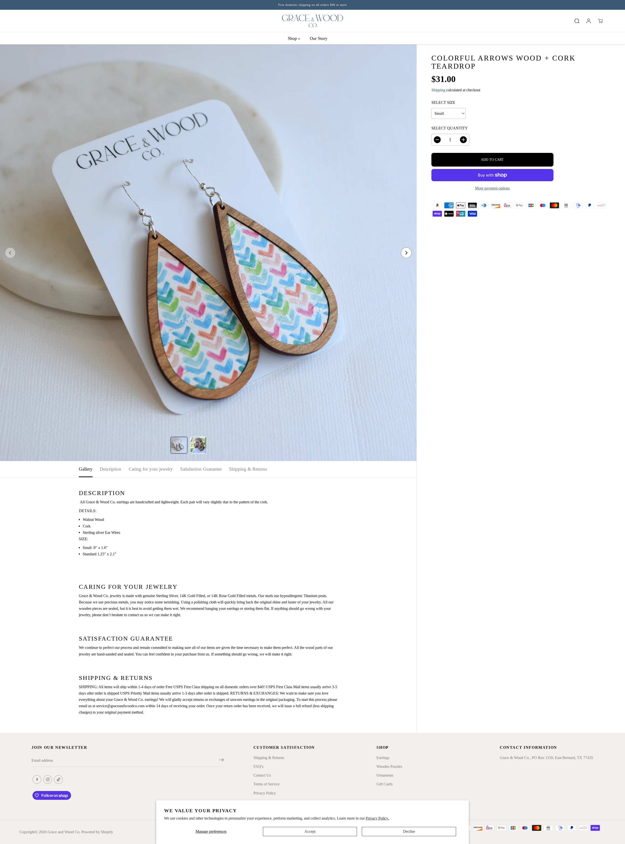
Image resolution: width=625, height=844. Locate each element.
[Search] (577, 21)
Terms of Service (266, 784)
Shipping (438, 90)
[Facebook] (36, 779)
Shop (293, 38)
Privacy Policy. (377, 818)
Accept (309, 831)
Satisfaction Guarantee (201, 469)
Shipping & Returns (248, 469)
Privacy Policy (264, 793)
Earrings (382, 757)
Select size (443, 102)
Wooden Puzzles (389, 766)
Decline (409, 831)
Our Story (318, 38)
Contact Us (262, 775)
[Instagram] (47, 779)
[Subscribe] (221, 761)
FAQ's (258, 766)
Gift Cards (384, 784)
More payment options (492, 188)
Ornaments (384, 775)
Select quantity (449, 128)
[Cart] (600, 21)
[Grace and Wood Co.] (312, 21)
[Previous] (10, 252)
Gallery (86, 469)
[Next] (406, 252)
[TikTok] (58, 779)
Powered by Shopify (97, 832)
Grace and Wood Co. (64, 832)
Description (110, 469)
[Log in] (588, 21)
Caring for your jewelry (151, 469)
